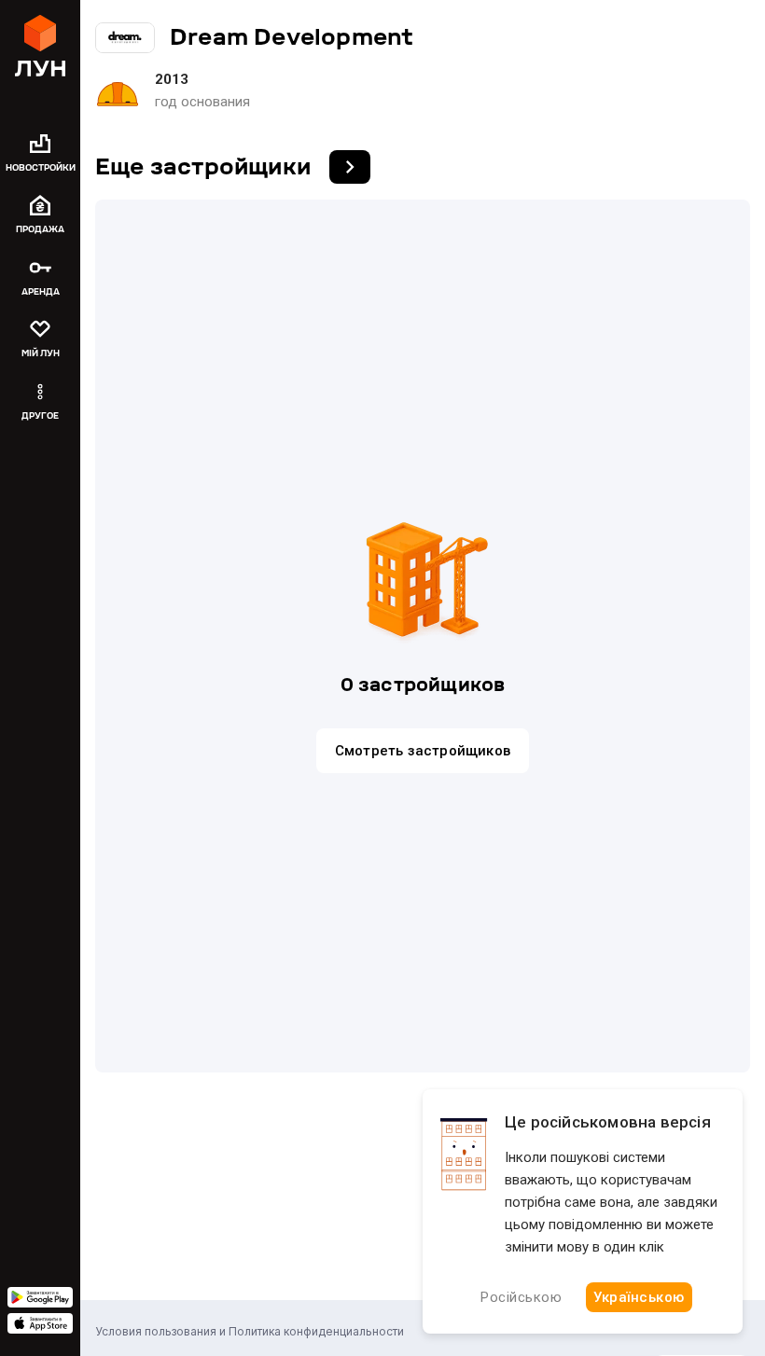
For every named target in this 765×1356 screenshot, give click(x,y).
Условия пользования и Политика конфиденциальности (249, 1331)
